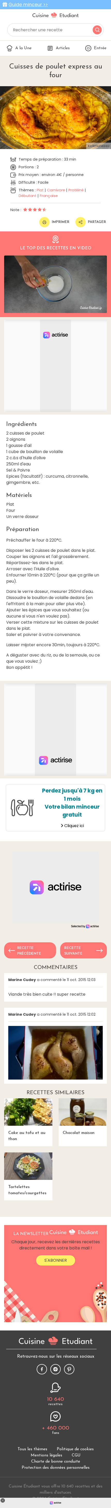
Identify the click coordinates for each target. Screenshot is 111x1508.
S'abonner (55, 1260)
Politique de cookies (75, 1449)
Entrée (100, 48)
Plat (40, 190)
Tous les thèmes (32, 1449)
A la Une (23, 48)
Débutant (27, 195)
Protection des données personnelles (56, 1468)
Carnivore (56, 190)
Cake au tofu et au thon (26, 1136)
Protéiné (76, 190)
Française (49, 195)
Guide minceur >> (28, 5)
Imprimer (60, 222)
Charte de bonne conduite (55, 1462)
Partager (97, 222)
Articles (63, 48)
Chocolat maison (78, 1133)
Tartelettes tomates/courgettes (27, 1190)
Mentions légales (46, 1455)
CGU (76, 1455)
